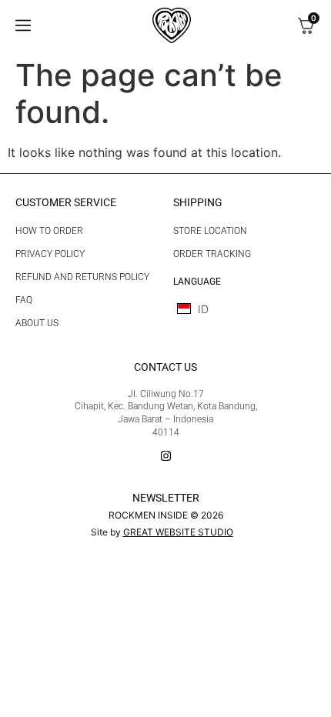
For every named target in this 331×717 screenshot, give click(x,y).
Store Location (210, 230)
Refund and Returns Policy (82, 277)
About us (37, 323)
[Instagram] (166, 456)
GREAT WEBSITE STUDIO (178, 532)
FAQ (23, 300)
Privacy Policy (50, 253)
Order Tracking (212, 253)
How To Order (49, 230)
